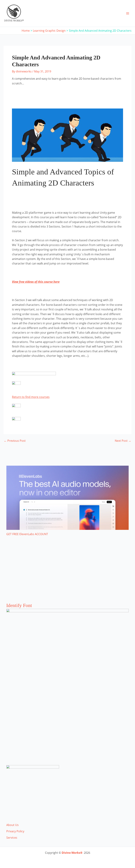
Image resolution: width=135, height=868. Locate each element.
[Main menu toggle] (127, 13)
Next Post (123, 440)
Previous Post (15, 440)
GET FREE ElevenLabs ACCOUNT (27, 534)
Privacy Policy (15, 831)
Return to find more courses (31, 397)
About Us (12, 825)
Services (11, 838)
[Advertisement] (67, 573)
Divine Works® (72, 853)
